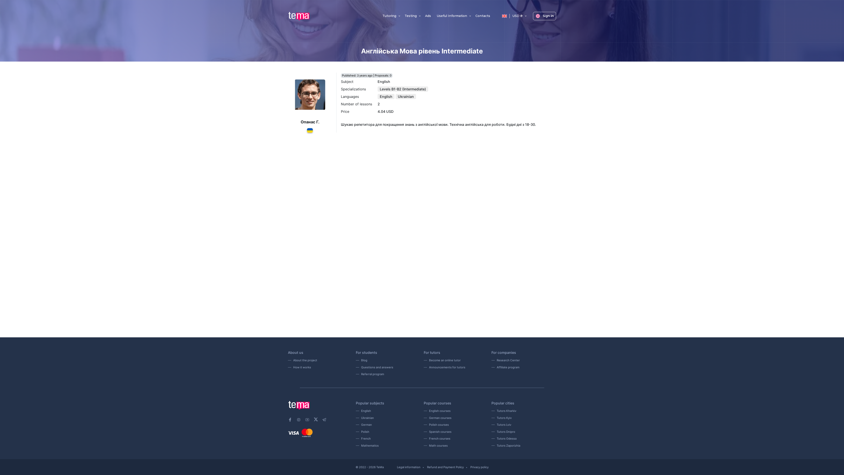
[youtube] (307, 419)
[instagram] (298, 419)
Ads (428, 16)
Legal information (408, 467)
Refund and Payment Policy (445, 467)
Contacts (482, 16)
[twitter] (316, 419)
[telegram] (324, 419)
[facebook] (290, 419)
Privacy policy (479, 467)
